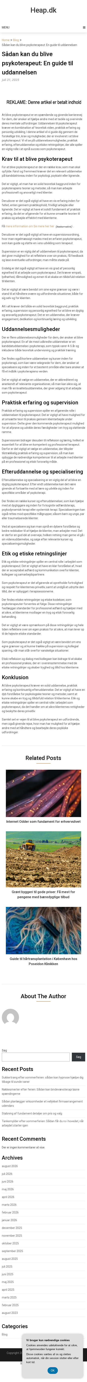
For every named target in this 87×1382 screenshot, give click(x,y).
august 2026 (10, 1166)
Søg (4, 1050)
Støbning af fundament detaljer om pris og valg (32, 1113)
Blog (16, 40)
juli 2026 (7, 1173)
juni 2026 (7, 1181)
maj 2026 (8, 1189)
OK (53, 1370)
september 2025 (12, 1251)
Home (6, 40)
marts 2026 (9, 1204)
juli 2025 (7, 1266)
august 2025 (10, 1258)
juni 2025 (7, 1274)
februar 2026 (10, 1212)
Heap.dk (43, 10)
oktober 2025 (10, 1243)
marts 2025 (9, 1297)
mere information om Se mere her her (29, 226)
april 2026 (8, 1197)
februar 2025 (10, 1305)
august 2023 (10, 1313)
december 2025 (12, 1228)
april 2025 (8, 1289)
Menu (6, 27)
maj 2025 (8, 1282)
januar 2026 (9, 1220)
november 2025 (12, 1235)
